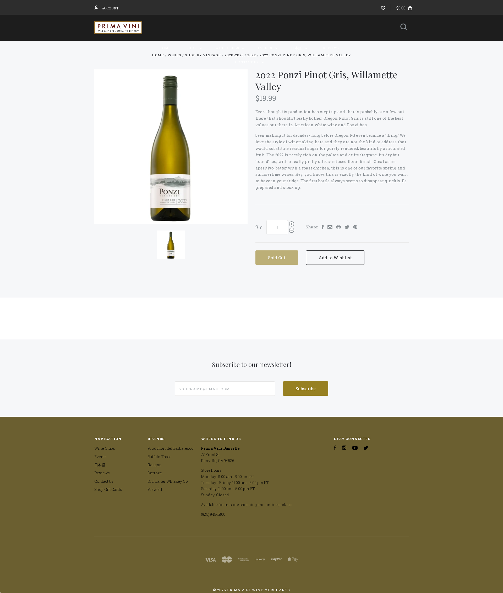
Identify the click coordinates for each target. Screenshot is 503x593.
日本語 (297, 48)
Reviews (331, 48)
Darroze (154, 472)
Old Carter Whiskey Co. (168, 481)
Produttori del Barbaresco (170, 448)
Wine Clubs (228, 48)
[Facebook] (335, 448)
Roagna (154, 464)
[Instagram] (344, 448)
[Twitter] (366, 448)
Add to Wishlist (335, 257)
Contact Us (247, 62)
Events (265, 48)
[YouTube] (355, 448)
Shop (192, 48)
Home (165, 48)
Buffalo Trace (159, 456)
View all (154, 489)
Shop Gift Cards (108, 489)
